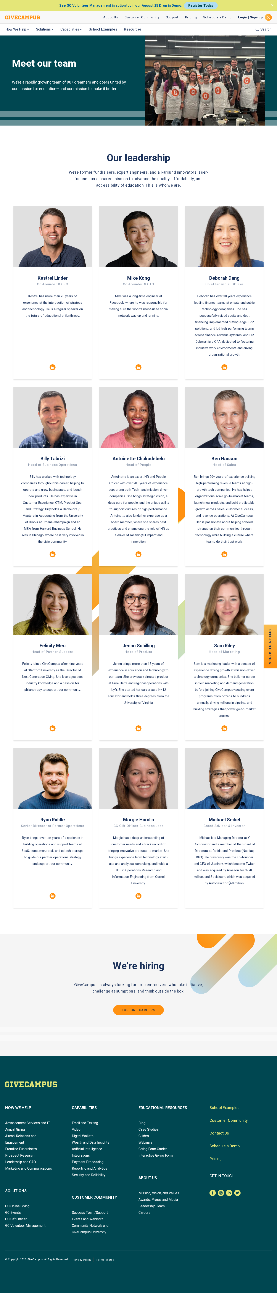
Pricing (191, 17)
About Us (110, 17)
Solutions (43, 29)
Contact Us (219, 1133)
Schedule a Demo (217, 17)
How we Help (18, 1108)
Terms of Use (105, 1260)
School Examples (103, 29)
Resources (133, 29)
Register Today (200, 5)
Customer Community (141, 17)
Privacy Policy (82, 1260)
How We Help (15, 29)
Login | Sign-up (250, 17)
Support (172, 17)
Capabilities (69, 29)
